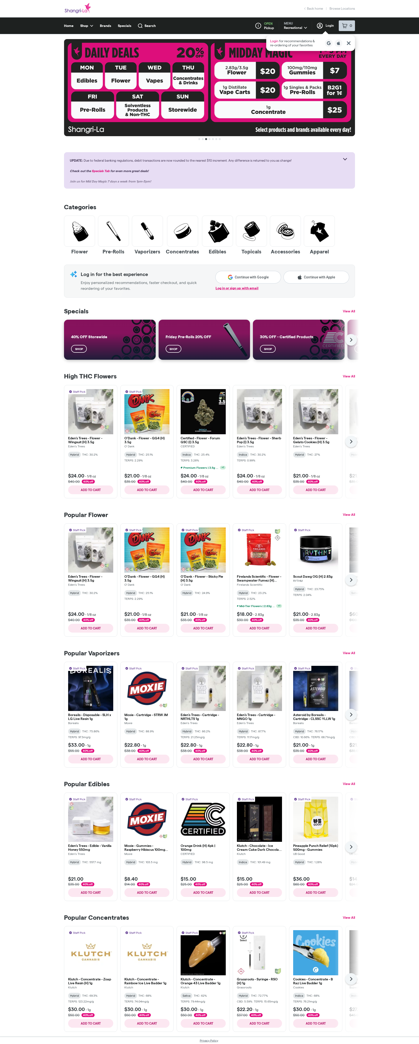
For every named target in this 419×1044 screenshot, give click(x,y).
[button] (310, 43)
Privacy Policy (209, 1040)
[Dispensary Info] (258, 26)
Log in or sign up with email (237, 288)
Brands (105, 26)
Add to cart (91, 490)
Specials (124, 26)
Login (330, 25)
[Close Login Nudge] (348, 43)
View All (349, 311)
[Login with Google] (329, 43)
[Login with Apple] (338, 43)
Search (150, 26)
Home (68, 26)
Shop (84, 26)
